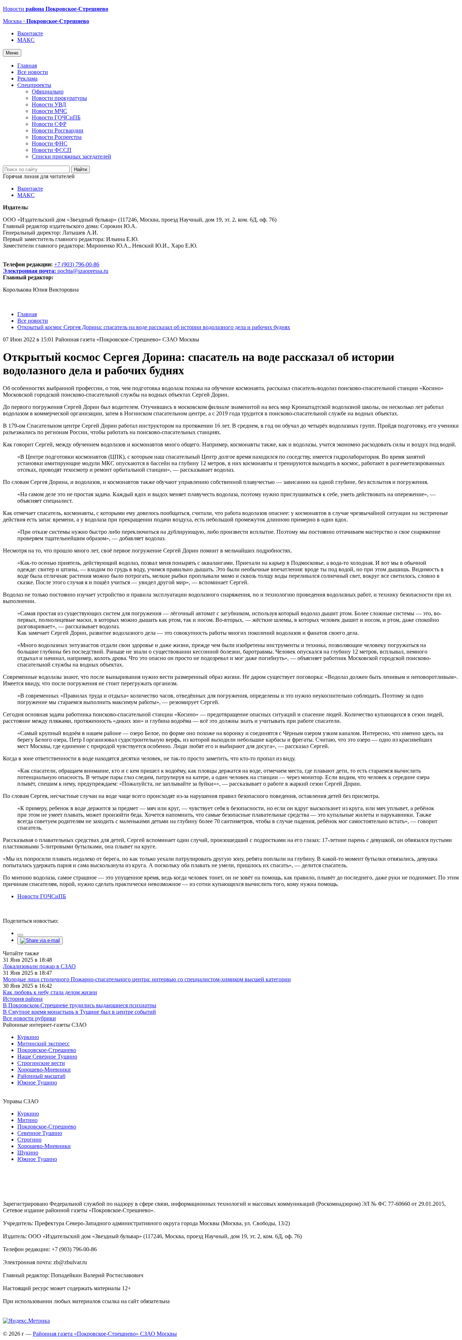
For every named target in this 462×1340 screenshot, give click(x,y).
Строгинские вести (41, 1063)
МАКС (26, 40)
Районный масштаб (41, 1076)
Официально (48, 91)
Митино (27, 1120)
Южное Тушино (37, 1082)
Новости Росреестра (57, 137)
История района (23, 999)
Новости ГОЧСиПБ (56, 117)
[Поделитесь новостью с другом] (40, 940)
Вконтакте (30, 33)
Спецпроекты (34, 85)
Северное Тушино (39, 1133)
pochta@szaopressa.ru (82, 271)
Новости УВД (49, 104)
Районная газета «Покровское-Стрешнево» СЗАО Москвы (105, 1334)
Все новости (32, 72)
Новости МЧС (49, 111)
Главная (27, 65)
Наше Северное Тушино (47, 1056)
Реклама (27, 78)
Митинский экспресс (43, 1043)
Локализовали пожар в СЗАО (39, 966)
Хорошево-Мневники (44, 1069)
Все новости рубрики (29, 1018)
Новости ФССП (51, 150)
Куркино (28, 1037)
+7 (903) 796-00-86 (51, 267)
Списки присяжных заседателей (71, 156)
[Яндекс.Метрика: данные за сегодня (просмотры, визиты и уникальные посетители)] (26, 1321)
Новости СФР (49, 124)
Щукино (27, 1152)
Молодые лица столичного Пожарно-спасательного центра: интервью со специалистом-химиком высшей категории (147, 979)
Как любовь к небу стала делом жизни (50, 992)
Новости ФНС (49, 143)
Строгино (29, 1139)
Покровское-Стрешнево (46, 1050)
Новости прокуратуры (59, 98)
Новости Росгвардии (57, 130)
